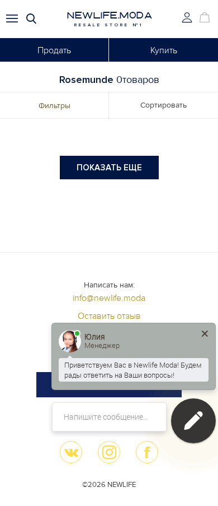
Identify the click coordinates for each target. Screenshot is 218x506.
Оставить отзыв (109, 316)
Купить (163, 50)
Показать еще (109, 168)
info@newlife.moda (109, 298)
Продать (54, 50)
